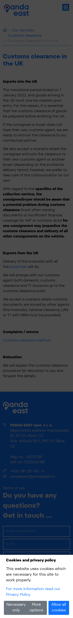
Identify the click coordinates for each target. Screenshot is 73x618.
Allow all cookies (58, 607)
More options (36, 607)
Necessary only (16, 607)
